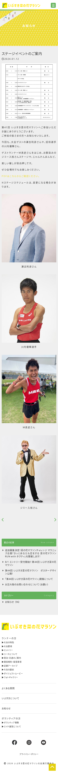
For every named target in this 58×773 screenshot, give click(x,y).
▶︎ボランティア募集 (10, 722)
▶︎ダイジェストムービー (12, 673)
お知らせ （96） (12, 601)
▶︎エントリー (7, 650)
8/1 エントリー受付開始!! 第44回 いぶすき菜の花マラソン (30, 563)
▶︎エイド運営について (11, 726)
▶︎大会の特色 (8, 642)
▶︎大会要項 (7, 646)
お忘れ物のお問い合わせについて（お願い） (27, 584)
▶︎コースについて (9, 654)
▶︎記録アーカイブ (9, 665)
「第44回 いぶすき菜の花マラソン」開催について (29, 579)
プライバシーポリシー (29, 754)
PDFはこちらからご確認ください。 (21, 176)
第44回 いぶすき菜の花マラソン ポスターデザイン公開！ (30, 572)
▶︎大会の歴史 (8, 669)
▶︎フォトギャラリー (10, 677)
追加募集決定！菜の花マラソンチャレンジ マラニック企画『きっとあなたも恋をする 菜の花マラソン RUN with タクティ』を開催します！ (30, 553)
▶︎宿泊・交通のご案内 (11, 657)
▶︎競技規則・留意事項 (12, 661)
